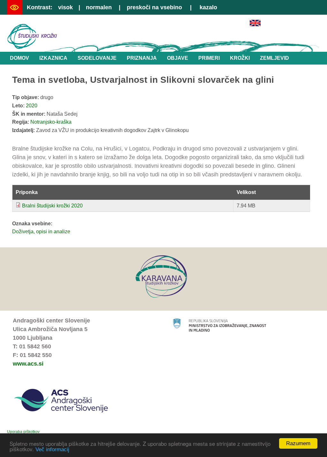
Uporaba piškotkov (23, 432)
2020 (31, 105)
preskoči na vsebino (154, 7)
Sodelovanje (97, 58)
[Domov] (32, 47)
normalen (99, 7)
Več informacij (52, 449)
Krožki (240, 58)
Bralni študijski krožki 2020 (52, 205)
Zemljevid (274, 58)
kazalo (208, 7)
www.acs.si (28, 363)
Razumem (298, 443)
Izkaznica (53, 58)
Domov (19, 58)
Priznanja (142, 58)
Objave (177, 58)
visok (65, 7)
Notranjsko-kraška (51, 122)
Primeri (209, 58)
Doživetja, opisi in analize (41, 231)
